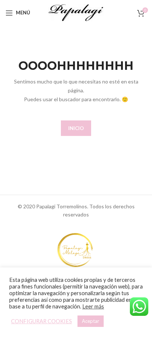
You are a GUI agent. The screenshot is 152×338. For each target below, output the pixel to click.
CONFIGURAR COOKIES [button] (41, 321)
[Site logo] (76, 12)
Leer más (93, 306)
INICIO (76, 128)
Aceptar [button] (90, 321)
